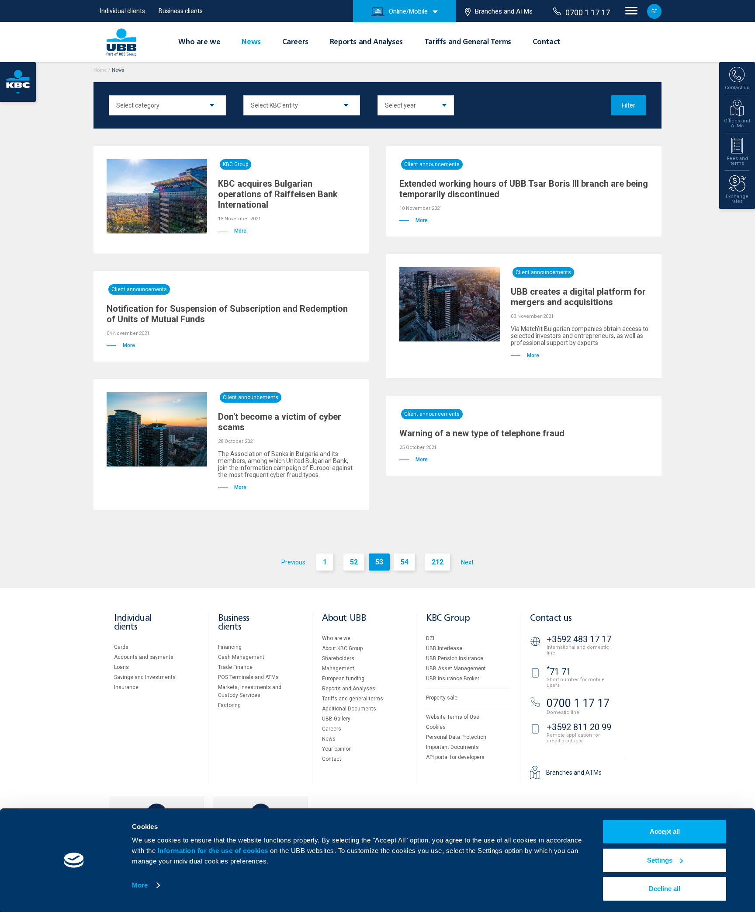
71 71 (559, 671)
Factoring (229, 705)
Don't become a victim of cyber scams (279, 421)
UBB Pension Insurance (454, 658)
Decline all (664, 888)
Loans (121, 667)
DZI (430, 638)
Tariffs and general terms (352, 699)
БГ (654, 11)
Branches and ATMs (504, 11)
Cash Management (241, 657)
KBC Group (235, 164)
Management (338, 668)
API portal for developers (455, 757)
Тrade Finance (235, 667)
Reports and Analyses (366, 42)
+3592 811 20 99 (579, 727)
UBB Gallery (336, 719)
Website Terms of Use (452, 717)
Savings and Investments (145, 677)
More (140, 885)
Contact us (551, 618)
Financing (230, 647)
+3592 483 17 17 (579, 639)
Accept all (665, 831)
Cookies (436, 727)
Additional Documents (349, 709)
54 (405, 562)
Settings (659, 860)
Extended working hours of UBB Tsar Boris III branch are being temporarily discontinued (523, 188)
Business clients (181, 10)
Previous (293, 562)
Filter (628, 105)
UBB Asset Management (456, 668)
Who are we (199, 42)
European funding (343, 678)
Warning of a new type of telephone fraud (482, 433)
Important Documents (452, 747)
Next (467, 562)
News (251, 42)
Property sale (441, 698)
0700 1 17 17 (587, 12)
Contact (546, 42)
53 (379, 562)
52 (354, 562)
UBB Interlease (444, 648)
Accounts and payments (143, 657)
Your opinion (337, 749)
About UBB (344, 618)
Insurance (126, 687)
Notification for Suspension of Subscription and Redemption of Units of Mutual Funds (227, 313)
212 (437, 562)
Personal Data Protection (456, 737)
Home (100, 70)
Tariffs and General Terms (467, 42)
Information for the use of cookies (214, 850)
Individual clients (122, 10)
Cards (121, 647)
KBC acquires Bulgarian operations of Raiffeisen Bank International (278, 194)
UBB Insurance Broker (452, 678)
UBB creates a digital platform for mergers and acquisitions (578, 296)
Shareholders (338, 658)
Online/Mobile (408, 11)
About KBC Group (342, 648)
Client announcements (432, 164)
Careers (295, 42)
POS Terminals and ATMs (248, 677)
